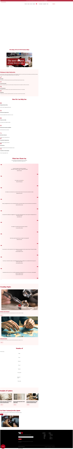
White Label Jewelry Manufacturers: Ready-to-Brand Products (6, 402)
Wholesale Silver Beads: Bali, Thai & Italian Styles (19, 402)
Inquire (1, 414)
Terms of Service (49, 446)
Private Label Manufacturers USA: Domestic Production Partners (32, 402)
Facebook (52, 434)
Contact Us (45, 434)
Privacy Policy (25, 441)
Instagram (52, 435)
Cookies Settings (53, 446)
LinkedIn (51, 437)
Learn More (5, 414)
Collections (45, 435)
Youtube (51, 438)
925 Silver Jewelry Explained (4, 311)
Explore (2, 315)
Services (44, 436)
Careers (44, 438)
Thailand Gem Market (3, 338)
